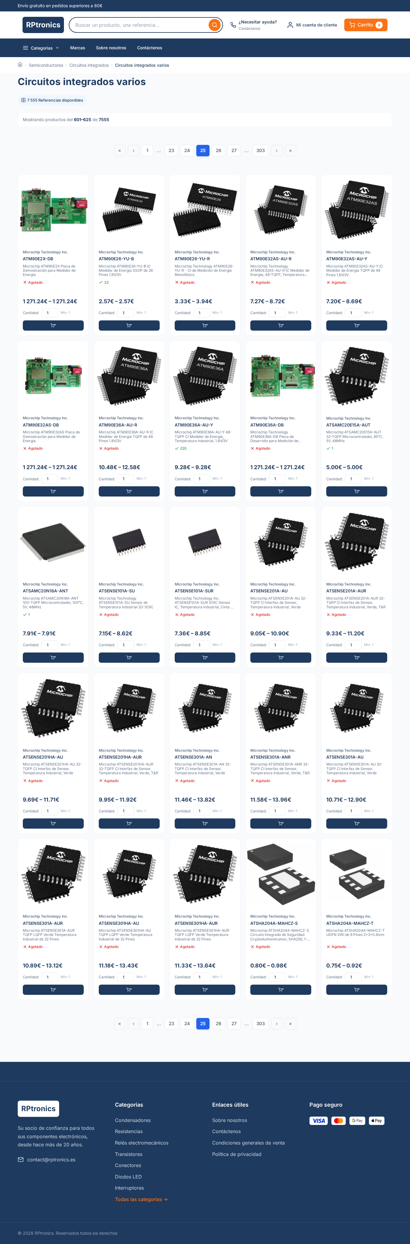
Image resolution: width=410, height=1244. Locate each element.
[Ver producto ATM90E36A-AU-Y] (205, 421)
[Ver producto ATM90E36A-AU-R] (129, 421)
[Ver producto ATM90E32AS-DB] (53, 421)
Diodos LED (128, 1177)
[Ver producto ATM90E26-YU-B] (129, 255)
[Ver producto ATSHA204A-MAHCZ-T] (356, 919)
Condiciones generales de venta (248, 1143)
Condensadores (133, 1120)
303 (260, 150)
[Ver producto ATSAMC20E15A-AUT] (356, 421)
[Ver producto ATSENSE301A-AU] (356, 753)
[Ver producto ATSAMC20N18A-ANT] (53, 587)
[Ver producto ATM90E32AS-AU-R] (281, 255)
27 (234, 150)
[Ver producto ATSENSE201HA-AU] (53, 753)
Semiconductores (46, 65)
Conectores (128, 1165)
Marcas (77, 47)
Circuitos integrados (89, 65)
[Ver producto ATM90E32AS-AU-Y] (356, 255)
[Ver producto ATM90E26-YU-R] (205, 255)
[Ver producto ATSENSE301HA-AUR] (205, 919)
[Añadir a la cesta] (53, 325)
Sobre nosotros (111, 47)
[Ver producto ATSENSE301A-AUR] (53, 919)
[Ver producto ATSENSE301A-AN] (205, 753)
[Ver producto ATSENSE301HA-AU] (129, 919)
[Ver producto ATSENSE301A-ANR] (281, 753)
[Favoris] (80, 183)
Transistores (128, 1154)
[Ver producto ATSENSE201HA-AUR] (129, 753)
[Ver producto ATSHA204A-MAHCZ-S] (281, 919)
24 (187, 150)
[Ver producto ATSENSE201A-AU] (281, 587)
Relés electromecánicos (141, 1143)
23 (171, 150)
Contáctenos (149, 47)
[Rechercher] (215, 25)
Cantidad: (31, 312)
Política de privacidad (236, 1154)
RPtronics (43, 24)
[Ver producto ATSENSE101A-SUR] (205, 587)
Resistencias (129, 1131)
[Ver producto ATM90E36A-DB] (281, 421)
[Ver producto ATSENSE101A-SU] (129, 587)
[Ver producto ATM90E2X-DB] (53, 255)
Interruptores (129, 1188)
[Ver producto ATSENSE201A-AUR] (356, 587)
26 (218, 150)
